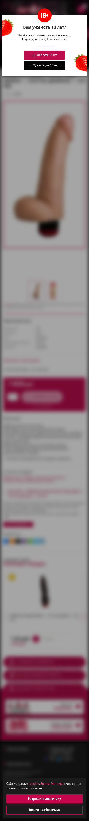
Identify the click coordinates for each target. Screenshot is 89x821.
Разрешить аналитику (44, 799)
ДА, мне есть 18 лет (44, 55)
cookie (34, 784)
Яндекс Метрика (51, 784)
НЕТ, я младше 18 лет (44, 65)
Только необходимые (44, 810)
